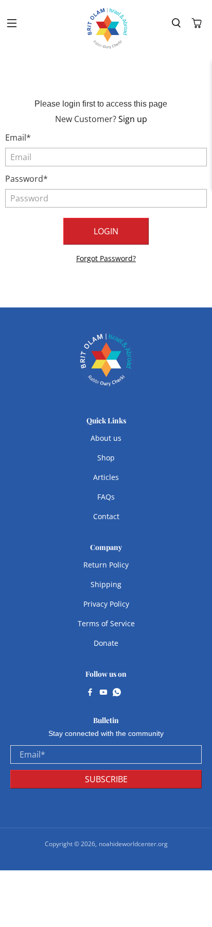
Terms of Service (106, 623)
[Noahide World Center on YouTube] (103, 693)
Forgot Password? (106, 258)
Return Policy (106, 565)
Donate (106, 643)
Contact (106, 516)
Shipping (106, 584)
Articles (106, 477)
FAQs (106, 497)
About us (106, 438)
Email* (18, 137)
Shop (106, 457)
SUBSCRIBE (106, 779)
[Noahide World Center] (107, 28)
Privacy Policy (106, 604)
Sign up (132, 119)
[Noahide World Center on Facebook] (90, 693)
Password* (26, 178)
